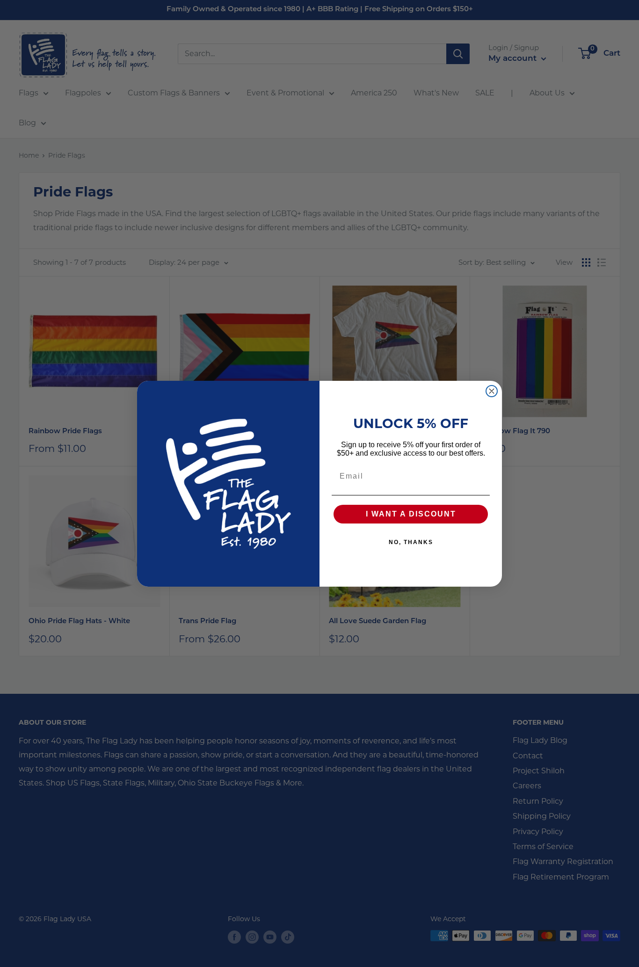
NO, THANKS (411, 542)
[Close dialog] (491, 391)
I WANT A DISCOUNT (411, 514)
